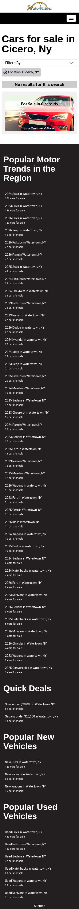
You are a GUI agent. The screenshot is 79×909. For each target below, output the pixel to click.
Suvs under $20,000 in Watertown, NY (30, 706)
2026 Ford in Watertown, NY (23, 585)
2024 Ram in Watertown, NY (23, 427)
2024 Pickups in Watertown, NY (25, 281)
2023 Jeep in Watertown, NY (24, 366)
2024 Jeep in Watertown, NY (24, 354)
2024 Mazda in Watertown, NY (25, 390)
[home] (40, 6)
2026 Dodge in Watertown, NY (24, 330)
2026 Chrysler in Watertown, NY (26, 646)
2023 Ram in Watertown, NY (23, 463)
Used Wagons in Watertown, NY (26, 883)
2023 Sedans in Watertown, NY (25, 439)
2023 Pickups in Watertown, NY (25, 305)
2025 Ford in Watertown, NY (23, 451)
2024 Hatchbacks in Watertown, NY (28, 573)
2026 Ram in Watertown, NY (23, 257)
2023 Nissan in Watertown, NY (25, 317)
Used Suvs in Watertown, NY (23, 834)
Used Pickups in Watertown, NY (25, 846)
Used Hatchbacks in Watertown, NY (28, 871)
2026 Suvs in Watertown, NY (23, 220)
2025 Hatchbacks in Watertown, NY (28, 621)
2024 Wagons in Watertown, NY (26, 536)
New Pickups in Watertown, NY (25, 776)
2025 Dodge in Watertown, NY (24, 548)
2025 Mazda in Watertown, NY (25, 475)
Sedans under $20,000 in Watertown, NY (31, 719)
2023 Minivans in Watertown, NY (26, 597)
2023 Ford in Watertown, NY (23, 500)
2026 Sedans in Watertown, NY (25, 609)
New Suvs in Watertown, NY (23, 764)
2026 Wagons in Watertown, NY (26, 488)
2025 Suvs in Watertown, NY (23, 269)
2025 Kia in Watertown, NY (22, 524)
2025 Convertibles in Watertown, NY (28, 670)
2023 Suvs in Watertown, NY (23, 208)
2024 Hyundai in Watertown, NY (26, 342)
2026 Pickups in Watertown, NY (25, 245)
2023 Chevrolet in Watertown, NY (27, 415)
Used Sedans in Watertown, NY (25, 858)
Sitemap (39, 906)
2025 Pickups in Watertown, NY (25, 378)
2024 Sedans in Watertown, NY (25, 561)
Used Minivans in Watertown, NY (26, 895)
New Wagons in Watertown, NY (25, 788)
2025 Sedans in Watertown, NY (25, 403)
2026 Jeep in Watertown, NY (24, 232)
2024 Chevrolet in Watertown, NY (27, 293)
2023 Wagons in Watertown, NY (26, 658)
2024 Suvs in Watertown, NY (23, 196)
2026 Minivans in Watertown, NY (26, 633)
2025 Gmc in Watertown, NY (23, 512)
